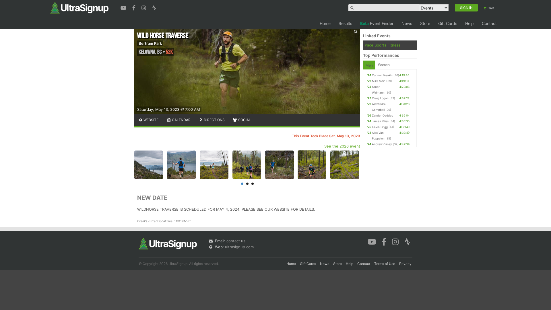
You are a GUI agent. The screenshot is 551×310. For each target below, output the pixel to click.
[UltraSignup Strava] (154, 7)
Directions (214, 120)
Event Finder (376, 23)
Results (345, 23)
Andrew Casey (382, 144)
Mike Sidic (378, 81)
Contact (489, 23)
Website (150, 120)
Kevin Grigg (380, 127)
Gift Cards (447, 23)
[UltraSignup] (79, 7)
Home (325, 23)
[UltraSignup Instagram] (144, 7)
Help (469, 23)
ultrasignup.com (239, 247)
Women (384, 65)
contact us (235, 241)
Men (369, 65)
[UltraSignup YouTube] (124, 7)
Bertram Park (150, 43)
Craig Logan (380, 98)
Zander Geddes (382, 115)
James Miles (380, 121)
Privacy (405, 263)
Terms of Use (384, 263)
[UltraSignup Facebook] (134, 7)
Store (425, 23)
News (406, 23)
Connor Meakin (382, 75)
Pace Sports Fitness (383, 45)
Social (244, 120)
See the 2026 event (342, 146)
